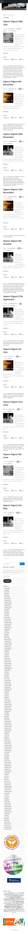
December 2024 (8, 622)
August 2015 (7, 813)
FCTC (17, 551)
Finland (20, 551)
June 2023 (7, 653)
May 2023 (7, 654)
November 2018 (8, 747)
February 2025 (8, 619)
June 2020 (7, 714)
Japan (19, 179)
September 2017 (8, 770)
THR (4, 345)
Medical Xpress (9, 73)
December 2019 (8, 724)
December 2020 (8, 704)
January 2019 (7, 743)
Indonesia (8, 127)
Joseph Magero (10, 181)
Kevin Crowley (7, 903)
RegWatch (5, 499)
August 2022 (7, 670)
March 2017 (7, 781)
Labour (4, 182)
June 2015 (7, 817)
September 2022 (8, 668)
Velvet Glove (14, 77)
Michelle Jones (21, 128)
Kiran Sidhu (19, 71)
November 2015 (8, 808)
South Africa (19, 290)
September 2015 (8, 811)
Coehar (4, 342)
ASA (9, 549)
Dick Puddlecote (12, 899)
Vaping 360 (9, 77)
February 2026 (8, 598)
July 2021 (7, 692)
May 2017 (7, 777)
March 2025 (7, 617)
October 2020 (7, 707)
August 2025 (7, 608)
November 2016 (8, 788)
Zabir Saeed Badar (12, 292)
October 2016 (7, 789)
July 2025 (7, 610)
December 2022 (8, 663)
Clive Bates (9, 125)
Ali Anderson (15, 65)
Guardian (8, 447)
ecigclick (4, 286)
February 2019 (8, 741)
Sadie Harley (18, 74)
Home (4, 14)
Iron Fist (10, 71)
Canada (20, 176)
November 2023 (8, 644)
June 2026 (7, 591)
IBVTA (16, 552)
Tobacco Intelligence (19, 499)
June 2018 (7, 755)
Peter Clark (5, 397)
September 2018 (8, 750)
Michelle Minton (6, 289)
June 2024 (7, 632)
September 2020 (8, 709)
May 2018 (7, 757)
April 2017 (7, 779)
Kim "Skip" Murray (11, 128)
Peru (4, 130)
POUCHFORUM (9, 74)
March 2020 (7, 719)
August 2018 (7, 752)
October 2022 (7, 666)
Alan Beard (10, 444)
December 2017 (8, 765)
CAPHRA (5, 125)
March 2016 (7, 801)
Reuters (13, 74)
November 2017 (8, 767)
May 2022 (7, 675)
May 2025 (7, 614)
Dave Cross (14, 125)
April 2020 (7, 718)
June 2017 (7, 776)
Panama (20, 289)
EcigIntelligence (6, 179)
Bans (5, 894)
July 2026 (7, 590)
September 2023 (8, 648)
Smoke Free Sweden (20, 76)
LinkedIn (4, 73)
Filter (15, 900)
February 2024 (8, 639)
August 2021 (7, 690)
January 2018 (7, 764)
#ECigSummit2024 (11, 124)
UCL (12, 185)
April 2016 (7, 800)
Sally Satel (18, 554)
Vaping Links (21, 909)
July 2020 (7, 712)
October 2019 (7, 728)
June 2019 (7, 735)
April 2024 (7, 636)
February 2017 (8, 782)
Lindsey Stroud (10, 396)
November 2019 (8, 726)
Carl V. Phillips (8, 895)
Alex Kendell (10, 65)
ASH (11, 549)
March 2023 (7, 658)
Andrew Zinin (20, 65)
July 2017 (7, 774)
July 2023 (7, 651)
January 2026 (7, 600)
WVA (15, 185)
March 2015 (7, 822)
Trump (6, 345)
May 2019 (7, 736)
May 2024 (7, 634)
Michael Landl (15, 182)
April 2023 (7, 656)
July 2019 (7, 733)
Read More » (6, 53)
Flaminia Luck (15, 179)
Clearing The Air (15, 67)
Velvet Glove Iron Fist (16, 911)
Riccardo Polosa (9, 343)
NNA (14, 289)
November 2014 (8, 828)
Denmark (17, 178)
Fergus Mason (10, 900)
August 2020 (7, 711)
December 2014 (8, 827)
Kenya (15, 181)
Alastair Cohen (11, 393)
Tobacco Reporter (12, 555)
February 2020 (8, 721)
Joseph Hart (14, 71)
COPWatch (16, 285)
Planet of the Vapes (13, 907)
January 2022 (7, 682)
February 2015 (8, 823)
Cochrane (8, 285)
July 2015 (7, 815)
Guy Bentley (10, 902)
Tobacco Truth (10, 130)
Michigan (11, 289)
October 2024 (7, 625)
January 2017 (7, 784)
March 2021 (7, 699)
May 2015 (7, 818)
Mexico (16, 128)
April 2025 (7, 615)
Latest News (13, 30)
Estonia (18, 235)
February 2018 (8, 762)
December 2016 (8, 786)
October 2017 (7, 769)
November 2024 (8, 624)
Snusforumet (5, 185)
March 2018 (7, 760)
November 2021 (8, 685)
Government (5, 552)
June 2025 (7, 612)
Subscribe (7, 580)
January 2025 (7, 620)
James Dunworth (14, 127)
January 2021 (7, 702)
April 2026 (7, 595)
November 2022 (8, 665)
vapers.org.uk (15, 929)
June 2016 (7, 796)
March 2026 (7, 596)
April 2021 (7, 697)
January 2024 (7, 641)
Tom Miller (5, 77)
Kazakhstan (5, 128)
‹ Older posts (6, 558)
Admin (22, 88)
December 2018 (8, 745)
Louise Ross (10, 182)
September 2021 (8, 689)
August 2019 (7, 731)
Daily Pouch (20, 67)
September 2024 (8, 627)
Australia (17, 176)
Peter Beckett (15, 73)
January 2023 (7, 661)
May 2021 (7, 695)
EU (10, 286)
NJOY (14, 448)
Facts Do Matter (21, 899)
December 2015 (8, 806)
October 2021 (7, 687)
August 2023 (7, 649)
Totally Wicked (10, 397)
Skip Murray (22, 554)
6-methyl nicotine (11, 340)
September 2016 (8, 791)
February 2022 (8, 680)
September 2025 (8, 607)
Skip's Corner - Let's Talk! (10, 76)
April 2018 (7, 759)
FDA (6, 900)
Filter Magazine (10, 70)
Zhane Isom (11, 501)
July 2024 (7, 631)
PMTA (14, 554)
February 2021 (8, 701)
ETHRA (7, 68)
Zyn (8, 345)
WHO (21, 911)
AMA (14, 176)
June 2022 (7, 673)
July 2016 (7, 794)
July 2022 (7, 672)
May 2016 (7, 798)
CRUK (19, 285)
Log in (2, 1)
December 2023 (8, 643)
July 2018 (7, 753)
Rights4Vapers (10, 499)
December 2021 (8, 683)
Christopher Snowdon (7, 67)
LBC (7, 182)
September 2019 (8, 730)
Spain (6, 130)
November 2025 (8, 603)
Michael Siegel (21, 182)
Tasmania (5, 292)
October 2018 (7, 748)
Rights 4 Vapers (14, 290)
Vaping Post (7, 911)
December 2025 (8, 602)
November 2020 (8, 706)
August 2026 (7, 588)
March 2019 (7, 740)
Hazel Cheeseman (11, 552)
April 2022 (7, 677)
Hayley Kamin (16, 70)
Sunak (4, 555)
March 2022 (7, 678)
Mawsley (9, 904)
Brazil (20, 283)
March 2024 (7, 637)
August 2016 (7, 793)
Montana (21, 396)
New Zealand (14, 905)
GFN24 (21, 394)
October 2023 (7, 646)
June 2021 (7, 694)
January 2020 (7, 723)
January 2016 (7, 805)
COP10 (12, 285)
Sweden (9, 185)
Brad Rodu (23, 124)
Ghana (15, 342)
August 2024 (7, 629)
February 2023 (8, 660)
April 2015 (7, 820)
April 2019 (7, 738)
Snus (13, 343)
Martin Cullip (8, 288)
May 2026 (7, 593)
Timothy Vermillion (18, 448)
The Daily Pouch (13, 908)
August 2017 (7, 772)
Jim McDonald (19, 127)
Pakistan (17, 289)
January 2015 (7, 825)
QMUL (9, 290)
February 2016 (8, 803)
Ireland (12, 286)
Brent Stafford (15, 894)
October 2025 (7, 605)
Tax (14, 499)
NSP (19, 905)
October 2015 (7, 810)
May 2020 (7, 716)
